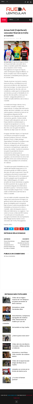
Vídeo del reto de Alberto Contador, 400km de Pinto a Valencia (21, 346)
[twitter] (28, 2)
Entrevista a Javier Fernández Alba (18, 308)
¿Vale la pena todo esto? (20, 336)
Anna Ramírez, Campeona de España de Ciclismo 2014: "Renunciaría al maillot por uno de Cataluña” (16, 319)
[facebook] (25, 2)
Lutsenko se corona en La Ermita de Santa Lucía (20, 370)
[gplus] (31, 2)
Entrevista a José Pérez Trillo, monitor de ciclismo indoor (20, 354)
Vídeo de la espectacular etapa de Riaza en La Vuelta (20, 363)
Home (4, 20)
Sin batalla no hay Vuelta (20, 327)
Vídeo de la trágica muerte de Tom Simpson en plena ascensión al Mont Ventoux (20, 300)
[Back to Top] (16, 401)
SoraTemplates (12, 395)
